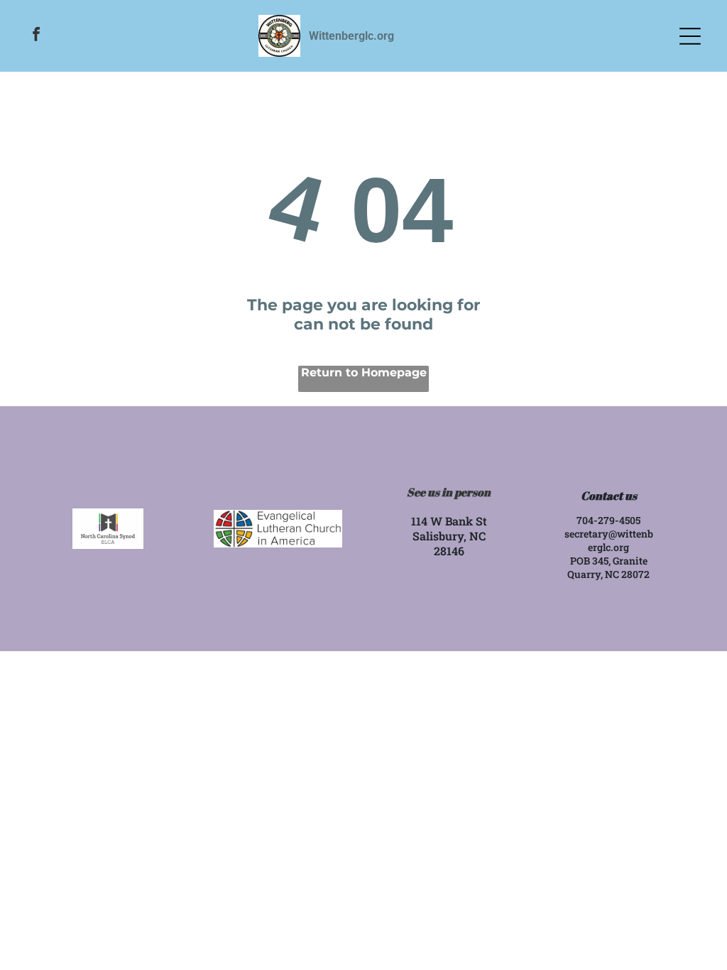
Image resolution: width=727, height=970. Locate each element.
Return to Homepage (364, 372)
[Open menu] (690, 36)
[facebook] (36, 35)
